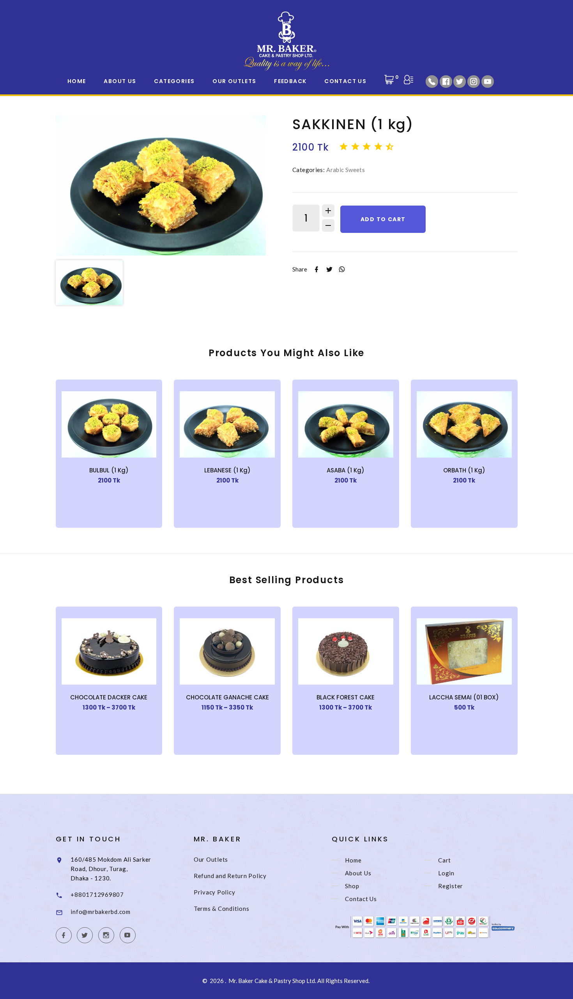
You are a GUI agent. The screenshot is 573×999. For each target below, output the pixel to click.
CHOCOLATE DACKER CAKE (108, 697)
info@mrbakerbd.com (101, 911)
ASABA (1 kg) (345, 470)
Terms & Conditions (221, 908)
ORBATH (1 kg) (464, 470)
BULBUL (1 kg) (109, 470)
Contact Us (345, 81)
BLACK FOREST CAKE (346, 697)
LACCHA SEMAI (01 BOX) (464, 697)
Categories (174, 81)
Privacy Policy (214, 892)
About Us (120, 81)
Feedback (290, 81)
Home (76, 81)
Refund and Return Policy (230, 875)
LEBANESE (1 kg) (227, 470)
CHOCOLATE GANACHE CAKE (227, 697)
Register (450, 885)
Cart (444, 860)
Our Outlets (234, 81)
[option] (161, 185)
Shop (352, 885)
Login (446, 873)
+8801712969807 (97, 894)
